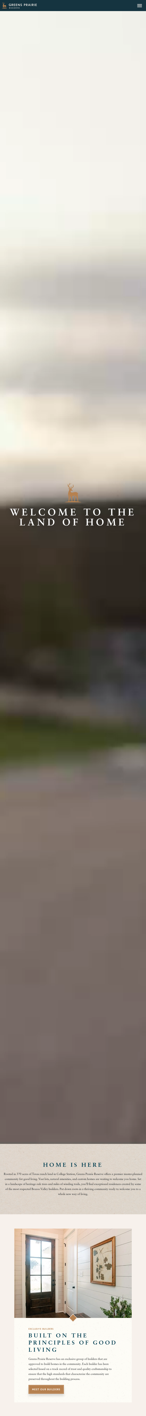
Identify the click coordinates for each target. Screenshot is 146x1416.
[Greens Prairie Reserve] (19, 5)
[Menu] (139, 6)
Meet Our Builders (46, 1389)
